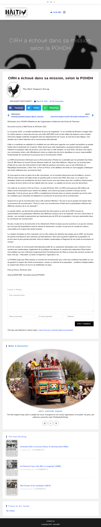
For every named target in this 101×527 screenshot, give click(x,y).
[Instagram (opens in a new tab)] (54, 2)
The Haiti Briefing (17, 437)
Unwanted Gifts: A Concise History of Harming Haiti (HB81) (44, 447)
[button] (16, 108)
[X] (56, 423)
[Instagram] (50, 423)
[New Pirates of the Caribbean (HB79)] (11, 487)
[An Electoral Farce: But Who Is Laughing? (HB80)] (11, 467)
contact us (50, 521)
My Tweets (10, 511)
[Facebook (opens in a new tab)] (51, 2)
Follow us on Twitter (19, 506)
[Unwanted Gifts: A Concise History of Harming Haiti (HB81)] (11, 448)
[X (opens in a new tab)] (47, 2)
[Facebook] (44, 423)
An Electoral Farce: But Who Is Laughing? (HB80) (40, 466)
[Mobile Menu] (63, 12)
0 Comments (38, 450)
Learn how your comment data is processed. (55, 330)
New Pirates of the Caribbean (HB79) (35, 486)
